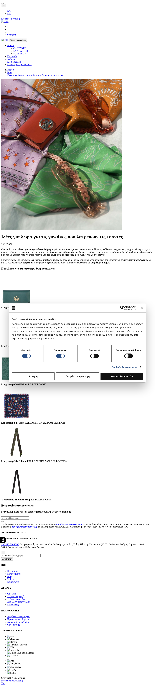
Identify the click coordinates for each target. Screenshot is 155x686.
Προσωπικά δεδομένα (18, 619)
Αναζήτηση (6, 555)
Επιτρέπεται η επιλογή (78, 376)
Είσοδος (5, 18)
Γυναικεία (12, 56)
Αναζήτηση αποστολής (18, 622)
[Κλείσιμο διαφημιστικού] (142, 308)
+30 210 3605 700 (10, 544)
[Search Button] (2, 521)
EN (9, 13)
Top (3, 683)
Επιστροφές (13, 604)
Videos (10, 579)
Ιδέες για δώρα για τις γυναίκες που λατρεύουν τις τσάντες (35, 75)
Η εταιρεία (12, 571)
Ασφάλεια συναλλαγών (18, 616)
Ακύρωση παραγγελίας (18, 602)
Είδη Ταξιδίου (14, 61)
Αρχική (10, 69)
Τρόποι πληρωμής (16, 596)
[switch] (60, 356)
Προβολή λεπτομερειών (124, 367)
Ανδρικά (11, 59)
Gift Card (11, 593)
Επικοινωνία (13, 582)
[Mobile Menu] (2, 3)
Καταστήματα (13, 573)
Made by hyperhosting (12, 680)
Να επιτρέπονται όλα (122, 376)
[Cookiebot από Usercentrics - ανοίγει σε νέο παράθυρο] (122, 308)
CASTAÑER (19, 48)
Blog (9, 72)
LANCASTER (20, 51)
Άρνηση (33, 376)
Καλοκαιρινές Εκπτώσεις (19, 64)
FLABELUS (19, 53)
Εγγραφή (15, 18)
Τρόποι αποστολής (16, 599)
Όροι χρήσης (13, 624)
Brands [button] (10, 45)
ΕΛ (3, 5)
